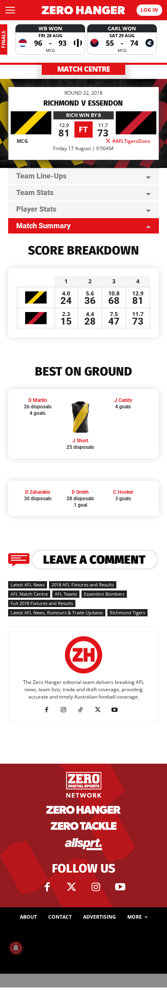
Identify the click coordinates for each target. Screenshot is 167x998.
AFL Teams (66, 594)
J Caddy (123, 400)
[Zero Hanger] (83, 10)
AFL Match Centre (29, 594)
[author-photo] (83, 673)
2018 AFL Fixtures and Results (82, 585)
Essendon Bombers (104, 594)
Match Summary (43, 225)
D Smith (80, 492)
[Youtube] (117, 710)
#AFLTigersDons (130, 141)
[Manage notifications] (15, 947)
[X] (100, 710)
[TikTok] (83, 710)
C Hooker (123, 492)
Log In (149, 9)
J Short (80, 441)
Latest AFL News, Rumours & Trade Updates (57, 612)
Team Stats (35, 192)
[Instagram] (66, 710)
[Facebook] (49, 710)
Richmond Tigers (127, 612)
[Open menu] (10, 10)
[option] (50, 39)
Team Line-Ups (41, 176)
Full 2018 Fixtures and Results (42, 603)
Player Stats (36, 209)
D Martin (37, 400)
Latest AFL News (28, 585)
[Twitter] (71, 887)
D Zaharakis (37, 492)
